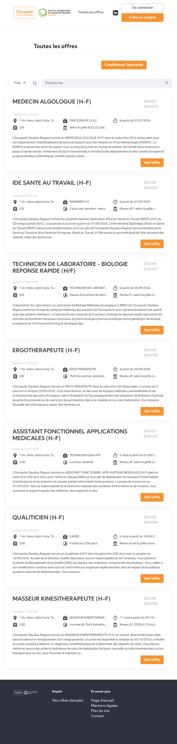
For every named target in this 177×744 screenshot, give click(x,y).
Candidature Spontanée (124, 65)
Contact (97, 716)
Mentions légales (104, 706)
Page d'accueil (102, 700)
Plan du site (100, 711)
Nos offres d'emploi (67, 700)
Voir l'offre (152, 162)
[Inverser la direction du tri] (34, 83)
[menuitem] (91, 12)
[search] (167, 83)
